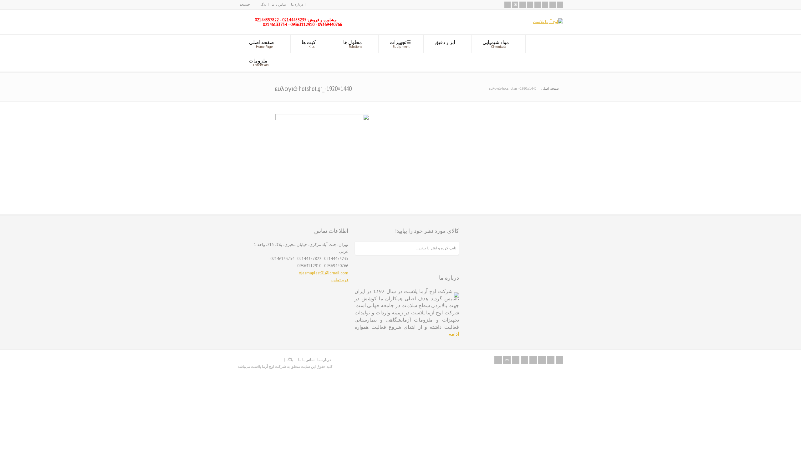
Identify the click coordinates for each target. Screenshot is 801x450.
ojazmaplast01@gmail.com (323, 273)
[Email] (515, 5)
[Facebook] (530, 5)
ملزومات (258, 62)
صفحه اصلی (261, 44)
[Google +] (537, 5)
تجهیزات (400, 44)
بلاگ (263, 4)
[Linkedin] (545, 5)
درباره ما (297, 4)
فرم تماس (339, 279)
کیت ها (309, 44)
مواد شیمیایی (495, 44)
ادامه (454, 334)
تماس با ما (279, 4)
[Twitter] (522, 5)
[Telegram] (560, 5)
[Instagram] (552, 5)
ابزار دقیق (445, 42)
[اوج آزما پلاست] (548, 21)
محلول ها (352, 44)
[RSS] (507, 5)
